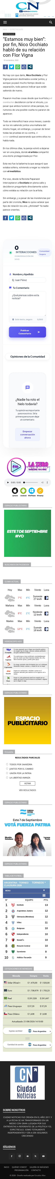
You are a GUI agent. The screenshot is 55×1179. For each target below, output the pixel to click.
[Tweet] (11, 67)
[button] (5, 22)
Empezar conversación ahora (27, 434)
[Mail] (28, 1156)
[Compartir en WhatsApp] (17, 67)
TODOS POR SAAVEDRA (21, 764)
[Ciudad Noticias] (27, 9)
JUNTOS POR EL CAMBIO (21, 768)
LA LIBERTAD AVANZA (20, 777)
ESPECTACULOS (16, 29)
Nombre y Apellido (23, 274)
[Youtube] (43, 1156)
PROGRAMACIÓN (21, 1170)
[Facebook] (12, 1156)
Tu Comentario (21, 287)
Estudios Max (40, 1175)
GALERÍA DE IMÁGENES (39, 1167)
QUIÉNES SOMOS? (19, 1167)
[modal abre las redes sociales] (30, 67)
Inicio (5, 29)
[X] (35, 1156)
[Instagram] (20, 1156)
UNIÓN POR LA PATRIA (20, 773)
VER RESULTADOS (27, 790)
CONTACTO (36, 1170)
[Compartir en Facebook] (5, 67)
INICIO (6, 1167)
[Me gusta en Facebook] (23, 67)
